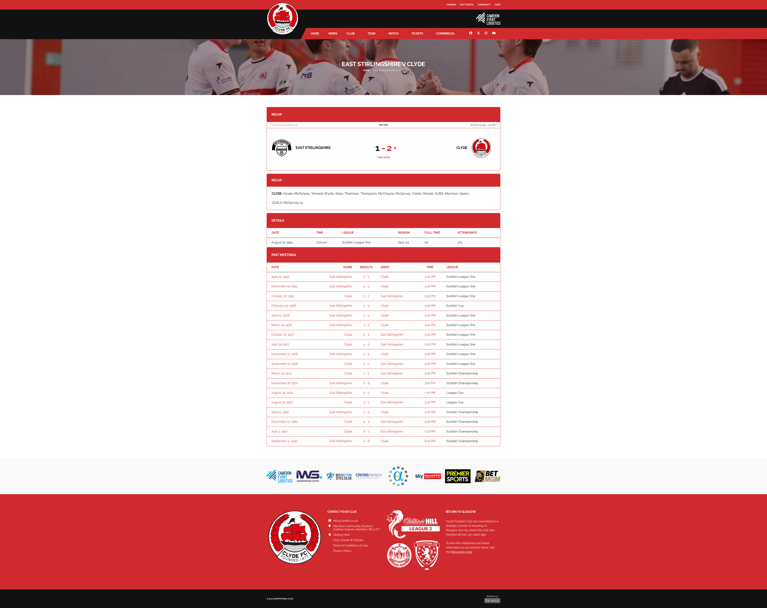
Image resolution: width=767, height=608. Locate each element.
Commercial (445, 33)
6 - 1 (366, 431)
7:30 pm (429, 393)
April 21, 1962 (280, 412)
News (333, 33)
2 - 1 (366, 277)
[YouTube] (494, 33)
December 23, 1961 (284, 422)
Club (351, 33)
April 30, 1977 (280, 344)
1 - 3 (366, 354)
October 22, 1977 (282, 334)
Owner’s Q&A (454, 16)
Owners (451, 5)
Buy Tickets (466, 5)
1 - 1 (366, 325)
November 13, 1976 (284, 354)
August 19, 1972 (282, 402)
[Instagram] (486, 33)
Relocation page (461, 551)
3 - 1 (366, 402)
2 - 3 (366, 305)
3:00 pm (429, 277)
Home (315, 33)
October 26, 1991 (282, 296)
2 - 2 (366, 334)
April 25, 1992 (280, 277)
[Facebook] (471, 33)
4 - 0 (366, 344)
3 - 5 (366, 412)
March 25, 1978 (281, 325)
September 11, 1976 (284, 364)
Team (371, 33)
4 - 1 (366, 422)
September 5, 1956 (284, 441)
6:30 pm (429, 441)
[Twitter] (479, 33)
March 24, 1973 (281, 373)
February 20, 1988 (283, 305)
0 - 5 (366, 383)
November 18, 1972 (284, 383)
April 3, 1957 (279, 431)
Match (393, 33)
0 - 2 (366, 393)
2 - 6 (366, 441)
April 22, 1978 (280, 315)
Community (484, 5)
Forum (450, 13)
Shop (497, 5)
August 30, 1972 (282, 393)
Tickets (417, 33)
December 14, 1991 (284, 286)
